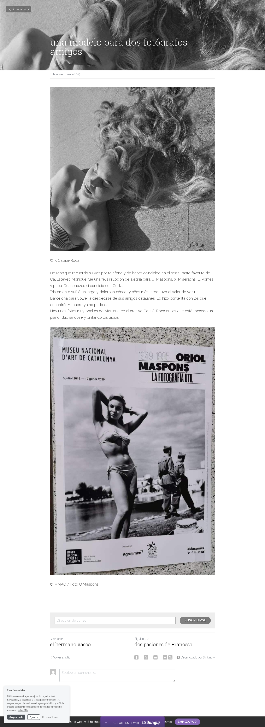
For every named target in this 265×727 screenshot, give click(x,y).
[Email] (165, 657)
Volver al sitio (20, 9)
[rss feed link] (170, 657)
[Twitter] (146, 657)
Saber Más (23, 710)
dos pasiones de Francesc (163, 644)
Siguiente (140, 638)
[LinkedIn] (155, 657)
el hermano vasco (70, 644)
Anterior (58, 638)
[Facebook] (136, 657)
